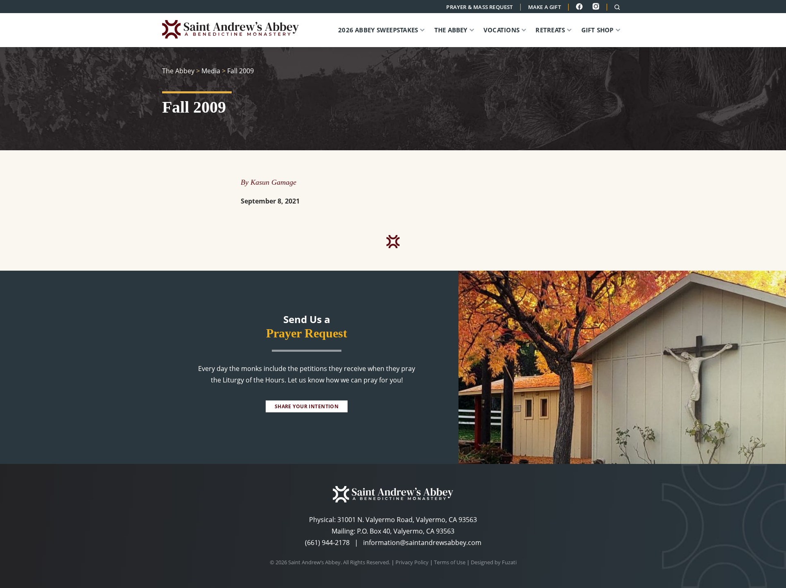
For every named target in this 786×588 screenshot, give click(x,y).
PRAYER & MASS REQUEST (479, 7)
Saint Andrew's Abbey (235, 29)
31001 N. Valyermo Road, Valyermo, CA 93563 (407, 519)
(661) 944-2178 (327, 542)
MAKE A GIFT (544, 7)
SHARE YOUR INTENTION (307, 406)
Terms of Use (449, 562)
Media (210, 70)
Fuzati (509, 562)
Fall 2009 (240, 70)
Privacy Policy (412, 562)
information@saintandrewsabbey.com (422, 542)
